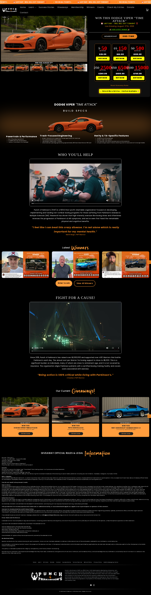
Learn (39, 562)
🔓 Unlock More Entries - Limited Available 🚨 (119, 91)
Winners (45, 562)
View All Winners (85, 283)
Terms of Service (77, 562)
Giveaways (62, 7)
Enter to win (64, 283)
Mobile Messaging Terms (111, 562)
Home (34, 562)
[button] (32, 7)
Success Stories (66, 562)
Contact (58, 562)
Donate (52, 562)
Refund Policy (88, 562)
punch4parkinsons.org (11, 486)
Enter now (25, 434)
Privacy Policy (98, 562)
